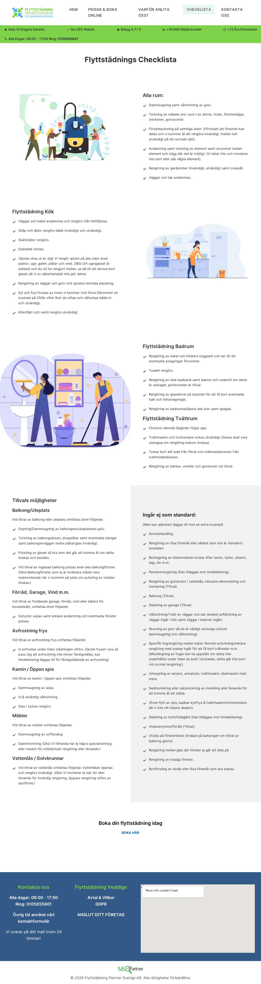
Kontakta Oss (232, 12)
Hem (73, 9)
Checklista (199, 9)
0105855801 (68, 39)
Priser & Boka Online (102, 12)
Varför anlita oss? (154, 12)
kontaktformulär (34, 921)
